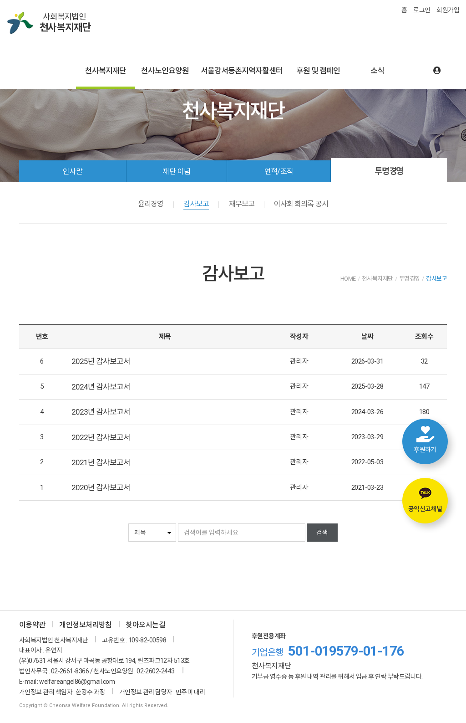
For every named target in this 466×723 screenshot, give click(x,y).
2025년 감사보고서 (100, 361)
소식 (377, 70)
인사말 (72, 171)
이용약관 (32, 624)
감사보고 (196, 204)
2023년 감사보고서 (100, 411)
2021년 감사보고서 (100, 462)
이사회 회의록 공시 (301, 204)
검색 (322, 532)
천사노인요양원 (165, 70)
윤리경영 (150, 204)
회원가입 (447, 10)
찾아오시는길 (145, 624)
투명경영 (389, 171)
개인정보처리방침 (85, 624)
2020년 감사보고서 (100, 487)
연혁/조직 (279, 171)
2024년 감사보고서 (100, 386)
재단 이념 (176, 171)
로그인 (421, 10)
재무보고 (241, 204)
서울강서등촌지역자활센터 (242, 70)
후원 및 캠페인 (318, 70)
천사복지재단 (105, 70)
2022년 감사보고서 (100, 437)
